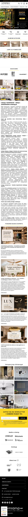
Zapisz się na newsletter (14, 413)
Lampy (22, 6)
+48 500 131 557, (7, 494)
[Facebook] (3, 503)
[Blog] (12, 503)
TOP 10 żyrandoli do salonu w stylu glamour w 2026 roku (13, 345)
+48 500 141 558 (15, 494)
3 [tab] (13, 27)
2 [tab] (12, 27)
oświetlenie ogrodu (11, 188)
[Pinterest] (7, 503)
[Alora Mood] (20, 71)
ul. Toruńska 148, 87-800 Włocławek (12, 491)
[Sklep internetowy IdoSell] (14, 513)
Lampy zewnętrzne (14, 6)
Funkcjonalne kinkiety (20, 156)
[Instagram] (5, 503)
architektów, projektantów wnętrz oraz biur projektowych (14, 147)
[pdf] (9, 452)
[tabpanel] (14, 18)
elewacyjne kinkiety (22, 196)
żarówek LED (17, 180)
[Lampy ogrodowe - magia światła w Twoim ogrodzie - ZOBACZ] (14, 18)
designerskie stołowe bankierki (8, 170)
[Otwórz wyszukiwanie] (19, 3)
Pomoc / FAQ (10, 217)
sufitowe (8, 155)
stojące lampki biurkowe (17, 169)
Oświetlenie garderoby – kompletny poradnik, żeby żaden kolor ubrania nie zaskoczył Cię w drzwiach (13, 247)
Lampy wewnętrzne (5, 6)
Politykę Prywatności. (18, 421)
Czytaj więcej (4, 257)
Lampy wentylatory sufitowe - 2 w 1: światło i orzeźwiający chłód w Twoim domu (12, 279)
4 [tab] (14, 27)
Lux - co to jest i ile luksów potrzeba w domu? (13, 314)
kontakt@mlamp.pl (8, 497)
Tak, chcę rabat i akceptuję (15, 423)
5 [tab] (15, 27)
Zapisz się (23, 418)
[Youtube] (9, 503)
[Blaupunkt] (11, 71)
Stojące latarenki (11, 195)
